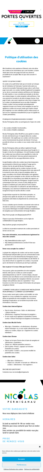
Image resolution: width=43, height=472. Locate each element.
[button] (40, 447)
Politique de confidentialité (31, 469)
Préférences (21, 465)
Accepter (21, 459)
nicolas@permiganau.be (22, 372)
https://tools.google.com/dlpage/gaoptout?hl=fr (17, 215)
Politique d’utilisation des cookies (13, 469)
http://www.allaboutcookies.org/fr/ (15, 240)
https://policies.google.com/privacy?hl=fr (15, 224)
